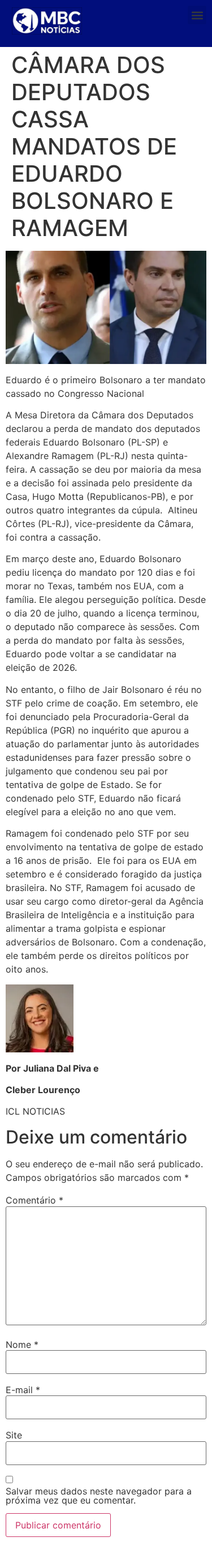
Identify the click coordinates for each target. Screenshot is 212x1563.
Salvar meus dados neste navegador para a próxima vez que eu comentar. (99, 1496)
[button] (197, 15)
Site (14, 1435)
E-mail (23, 1389)
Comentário (34, 1200)
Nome (22, 1344)
